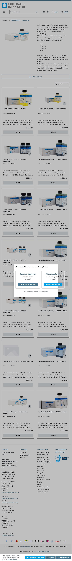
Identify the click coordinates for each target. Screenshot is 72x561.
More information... (13, 559)
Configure (50, 557)
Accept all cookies (63, 557)
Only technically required (35, 557)
